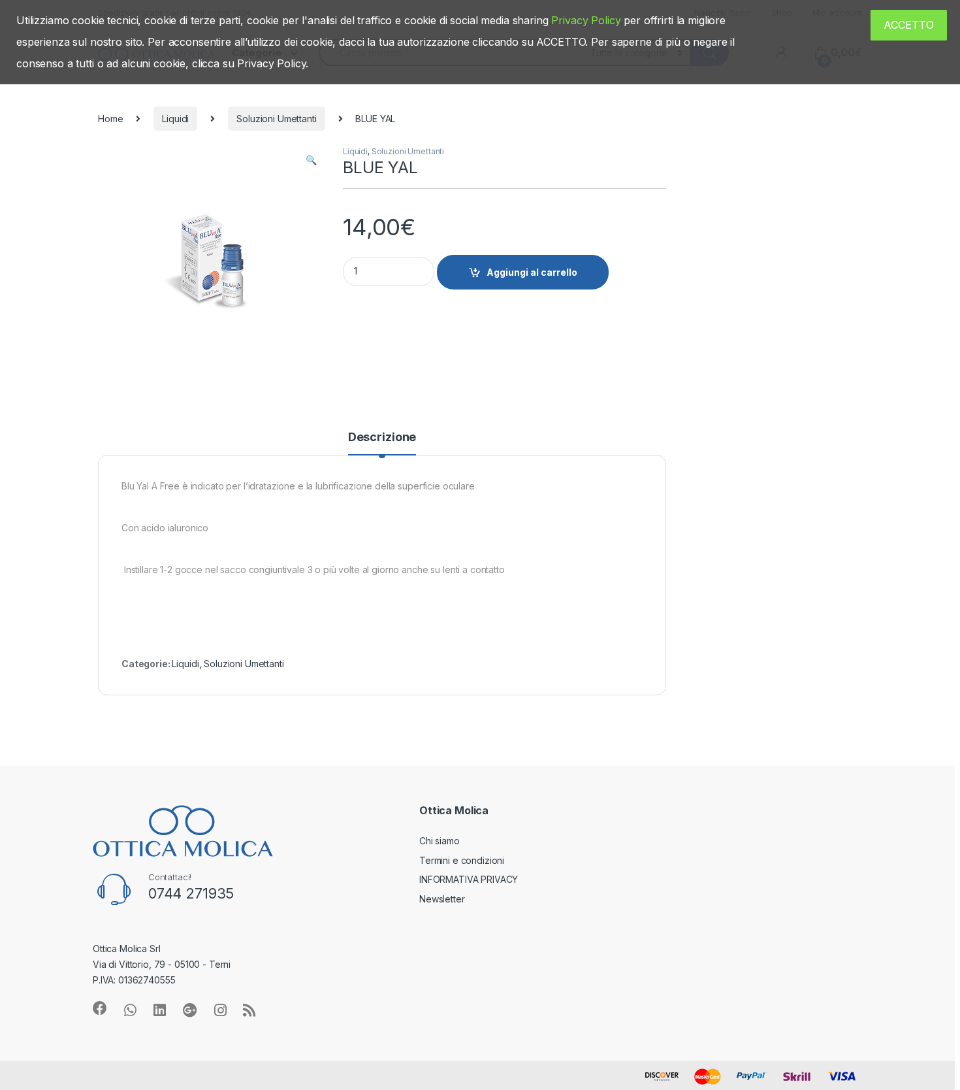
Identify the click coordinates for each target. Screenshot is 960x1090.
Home (110, 118)
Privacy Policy (585, 20)
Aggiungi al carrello (532, 272)
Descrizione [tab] (382, 437)
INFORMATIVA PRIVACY (468, 879)
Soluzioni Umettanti (276, 118)
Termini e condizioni (461, 860)
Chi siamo (439, 840)
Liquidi (175, 118)
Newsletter (442, 898)
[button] (311, 160)
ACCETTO (909, 24)
